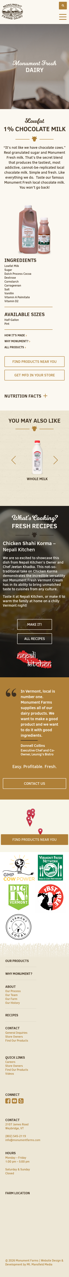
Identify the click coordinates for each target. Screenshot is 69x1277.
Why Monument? (16, 341)
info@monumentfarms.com (22, 1140)
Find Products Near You (34, 361)
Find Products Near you (34, 839)
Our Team (11, 995)
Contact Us (34, 783)
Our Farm (11, 999)
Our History (12, 1003)
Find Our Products (16, 1040)
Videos (9, 1074)
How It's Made (14, 335)
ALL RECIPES (34, 638)
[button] (33, 816)
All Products (14, 347)
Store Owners (14, 1037)
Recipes (11, 1015)
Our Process (13, 991)
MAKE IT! (34, 624)
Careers (10, 1062)
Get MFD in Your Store (34, 375)
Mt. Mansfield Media (39, 1264)
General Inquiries (16, 1033)
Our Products (17, 961)
